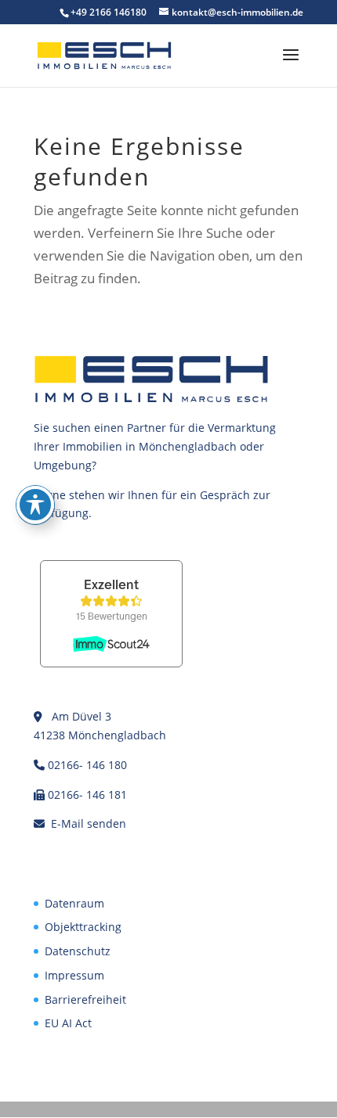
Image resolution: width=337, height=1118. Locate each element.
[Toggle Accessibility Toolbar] (35, 504)
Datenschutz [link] (78, 951)
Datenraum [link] (74, 903)
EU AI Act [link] (68, 1023)
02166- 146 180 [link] (87, 764)
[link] (104, 54)
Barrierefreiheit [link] (85, 999)
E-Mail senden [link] (88, 823)
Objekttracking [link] (83, 926)
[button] (290, 65)
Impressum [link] (74, 975)
